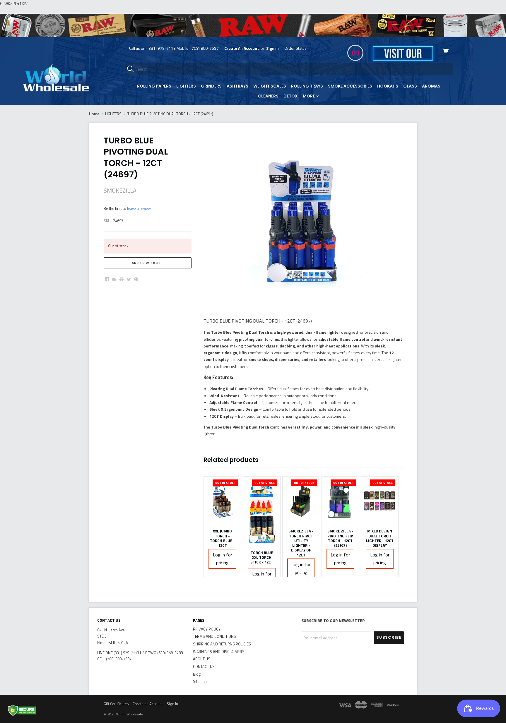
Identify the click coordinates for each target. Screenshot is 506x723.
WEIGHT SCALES (269, 86)
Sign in (272, 48)
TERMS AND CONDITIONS (214, 636)
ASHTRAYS (237, 86)
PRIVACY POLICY (206, 629)
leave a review (139, 208)
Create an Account (148, 704)
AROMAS (431, 86)
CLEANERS (268, 96)
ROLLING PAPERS (154, 86)
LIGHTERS (186, 86)
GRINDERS (211, 86)
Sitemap (200, 681)
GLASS (410, 86)
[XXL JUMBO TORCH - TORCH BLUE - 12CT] (222, 501)
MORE (309, 96)
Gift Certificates (116, 704)
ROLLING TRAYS (307, 86)
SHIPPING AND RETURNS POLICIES (222, 644)
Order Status (295, 48)
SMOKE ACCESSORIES (350, 86)
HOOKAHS (387, 86)
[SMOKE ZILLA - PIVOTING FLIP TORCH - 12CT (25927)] (340, 501)
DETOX (290, 96)
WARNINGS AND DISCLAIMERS (219, 652)
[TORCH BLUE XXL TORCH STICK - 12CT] (261, 512)
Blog (197, 674)
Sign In (172, 704)
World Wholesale (129, 714)
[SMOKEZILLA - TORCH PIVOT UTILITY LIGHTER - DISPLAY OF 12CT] (301, 501)
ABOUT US (201, 659)
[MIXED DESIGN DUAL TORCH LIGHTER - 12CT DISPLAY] (379, 501)
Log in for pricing (222, 558)
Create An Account (241, 48)
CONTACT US (204, 666)
